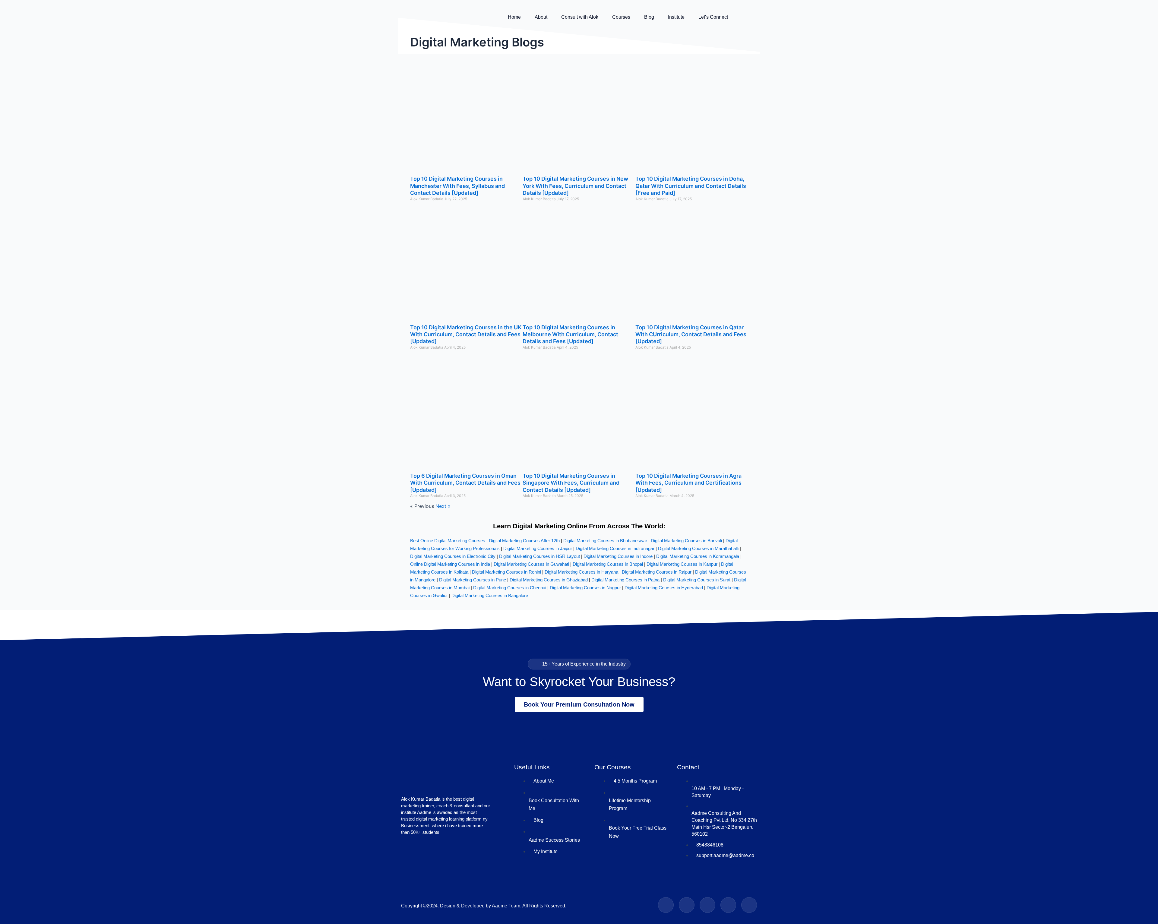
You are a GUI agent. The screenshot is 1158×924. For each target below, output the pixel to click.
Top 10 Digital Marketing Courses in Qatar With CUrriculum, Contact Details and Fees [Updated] (690, 334)
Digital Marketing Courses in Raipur (656, 571)
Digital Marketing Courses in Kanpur (682, 564)
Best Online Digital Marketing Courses (447, 540)
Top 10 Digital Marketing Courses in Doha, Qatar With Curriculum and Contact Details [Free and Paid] (690, 186)
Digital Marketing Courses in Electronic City (452, 556)
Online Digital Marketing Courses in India (450, 564)
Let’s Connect (713, 17)
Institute (676, 17)
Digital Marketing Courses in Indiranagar (615, 548)
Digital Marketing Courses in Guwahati (531, 564)
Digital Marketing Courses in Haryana (581, 571)
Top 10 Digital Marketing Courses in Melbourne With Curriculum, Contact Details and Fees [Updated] (570, 334)
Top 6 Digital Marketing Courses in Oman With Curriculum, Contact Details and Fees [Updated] (465, 483)
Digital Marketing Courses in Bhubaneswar (605, 540)
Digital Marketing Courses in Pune (472, 579)
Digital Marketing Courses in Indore (618, 556)
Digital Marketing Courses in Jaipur (537, 548)
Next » (443, 506)
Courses (621, 17)
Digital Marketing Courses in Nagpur (585, 587)
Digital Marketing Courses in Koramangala (697, 556)
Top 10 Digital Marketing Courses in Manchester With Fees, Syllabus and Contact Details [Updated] (457, 186)
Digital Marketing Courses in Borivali (686, 540)
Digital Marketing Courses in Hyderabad (664, 587)
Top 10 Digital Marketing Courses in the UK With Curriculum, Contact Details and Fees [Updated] (465, 334)
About (541, 17)
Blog (649, 17)
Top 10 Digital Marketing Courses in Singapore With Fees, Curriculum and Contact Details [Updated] (571, 483)
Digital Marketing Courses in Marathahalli (698, 548)
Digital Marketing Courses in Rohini (506, 571)
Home (514, 17)
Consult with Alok (579, 17)
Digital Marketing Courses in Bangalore (489, 595)
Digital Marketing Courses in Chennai (509, 587)
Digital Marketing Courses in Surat (696, 579)
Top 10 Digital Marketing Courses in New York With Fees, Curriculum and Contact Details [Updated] (575, 186)
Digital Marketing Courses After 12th (524, 540)
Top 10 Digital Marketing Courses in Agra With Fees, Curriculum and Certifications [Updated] (688, 483)
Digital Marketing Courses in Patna (625, 579)
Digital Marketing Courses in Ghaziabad (549, 579)
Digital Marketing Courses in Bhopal (608, 564)
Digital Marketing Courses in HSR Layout (539, 556)
